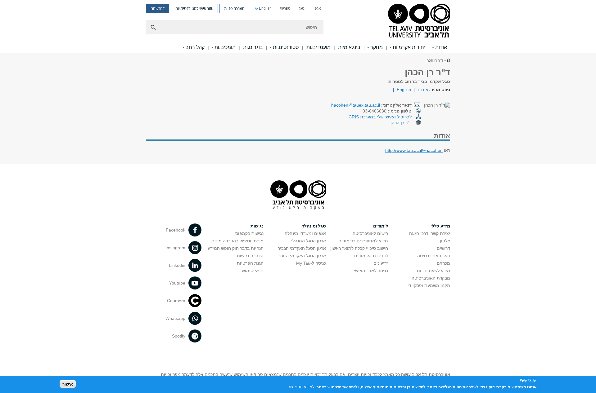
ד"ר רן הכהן (401, 122)
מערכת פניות (234, 8)
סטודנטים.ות (286, 47)
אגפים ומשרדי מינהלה (305, 233)
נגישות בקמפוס (249, 233)
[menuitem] (317, 8)
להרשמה (158, 8)
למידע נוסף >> (301, 386)
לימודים (380, 225)
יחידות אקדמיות (409, 47)
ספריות (285, 8)
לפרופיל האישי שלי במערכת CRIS (380, 116)
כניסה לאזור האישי (371, 270)
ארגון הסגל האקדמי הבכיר (302, 248)
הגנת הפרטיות (250, 263)
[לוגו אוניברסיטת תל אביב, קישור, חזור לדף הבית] (419, 21)
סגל (302, 8)
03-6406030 (387, 110)
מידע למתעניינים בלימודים (363, 240)
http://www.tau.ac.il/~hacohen (414, 150)
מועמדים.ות (318, 47)
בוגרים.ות (253, 47)
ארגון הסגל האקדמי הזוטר (302, 255)
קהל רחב (195, 47)
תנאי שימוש (253, 270)
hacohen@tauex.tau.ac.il (355, 105)
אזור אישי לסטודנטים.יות (194, 8)
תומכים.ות (225, 47)
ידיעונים (380, 263)
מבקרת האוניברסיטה (431, 278)
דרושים (443, 248)
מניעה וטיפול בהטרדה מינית (237, 240)
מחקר (376, 47)
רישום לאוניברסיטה (370, 233)
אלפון (317, 8)
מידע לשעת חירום (433, 270)
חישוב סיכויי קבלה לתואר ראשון (359, 248)
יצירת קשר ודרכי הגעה (429, 233)
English (265, 8)
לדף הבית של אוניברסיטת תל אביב (448, 60)
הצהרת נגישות (250, 255)
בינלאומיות (349, 47)
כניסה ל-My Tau (311, 263)
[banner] (298, 26)
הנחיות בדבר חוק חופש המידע (236, 248)
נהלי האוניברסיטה (433, 255)
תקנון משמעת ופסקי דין (428, 285)
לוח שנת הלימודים (371, 255)
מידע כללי (440, 225)
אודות (441, 47)
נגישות (257, 225)
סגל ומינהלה (313, 225)
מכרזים (443, 263)
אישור (67, 384)
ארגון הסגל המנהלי (308, 240)
